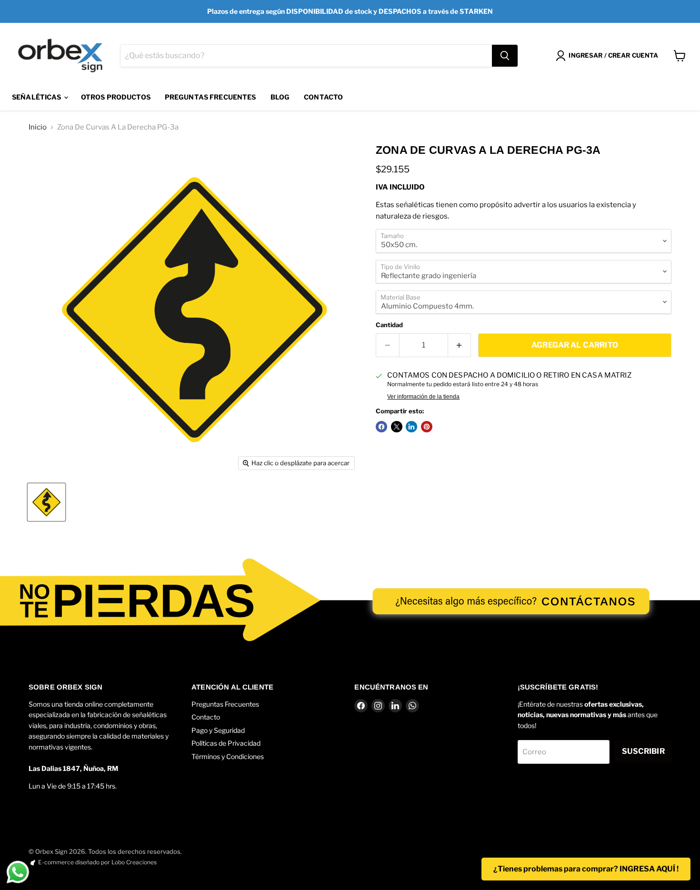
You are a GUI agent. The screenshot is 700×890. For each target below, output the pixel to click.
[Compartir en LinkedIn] (411, 426)
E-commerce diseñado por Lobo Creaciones (97, 862)
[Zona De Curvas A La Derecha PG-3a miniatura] (46, 502)
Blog (280, 97)
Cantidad (389, 325)
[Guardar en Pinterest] (426, 426)
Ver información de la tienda (423, 396)
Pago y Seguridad (218, 730)
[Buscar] (505, 56)
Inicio (38, 127)
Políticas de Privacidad (225, 743)
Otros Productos (115, 97)
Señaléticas (37, 97)
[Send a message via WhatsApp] (18, 872)
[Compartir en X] (396, 426)
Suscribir (643, 751)
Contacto (323, 97)
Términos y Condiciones (227, 756)
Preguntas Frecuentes (210, 97)
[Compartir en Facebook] (381, 426)
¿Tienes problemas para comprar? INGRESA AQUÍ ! (586, 868)
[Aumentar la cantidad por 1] (459, 345)
